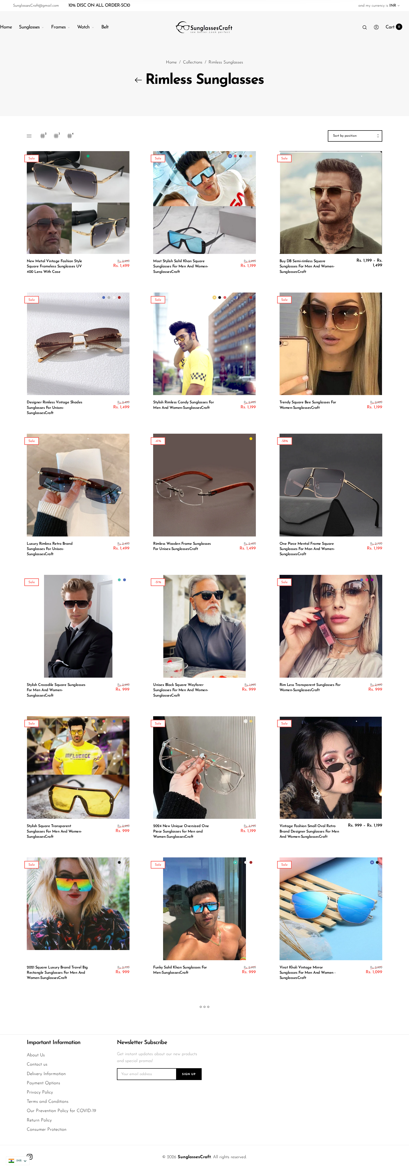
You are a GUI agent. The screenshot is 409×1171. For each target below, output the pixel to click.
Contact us (37, 1064)
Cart (393, 27)
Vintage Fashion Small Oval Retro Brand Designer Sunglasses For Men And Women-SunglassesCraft (309, 831)
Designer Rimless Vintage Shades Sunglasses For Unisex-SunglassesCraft (54, 408)
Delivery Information (46, 1074)
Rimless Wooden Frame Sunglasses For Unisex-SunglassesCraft (182, 546)
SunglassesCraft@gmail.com (36, 6)
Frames (58, 27)
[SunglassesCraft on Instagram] (29, 1157)
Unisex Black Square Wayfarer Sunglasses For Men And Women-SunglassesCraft (180, 690)
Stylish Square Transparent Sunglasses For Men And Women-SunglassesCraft (54, 831)
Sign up (189, 1074)
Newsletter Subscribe (142, 1042)
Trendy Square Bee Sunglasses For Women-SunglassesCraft (308, 405)
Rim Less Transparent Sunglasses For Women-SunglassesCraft (310, 687)
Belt (104, 27)
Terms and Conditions (47, 1101)
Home (6, 27)
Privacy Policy (40, 1092)
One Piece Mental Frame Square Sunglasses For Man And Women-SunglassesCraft (307, 549)
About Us (36, 1055)
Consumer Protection (47, 1129)
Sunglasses (29, 27)
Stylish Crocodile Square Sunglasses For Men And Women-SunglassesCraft (56, 690)
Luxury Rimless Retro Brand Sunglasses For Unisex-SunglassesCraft (49, 549)
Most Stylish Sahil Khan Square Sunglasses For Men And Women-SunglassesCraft (180, 266)
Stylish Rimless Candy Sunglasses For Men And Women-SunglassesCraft (183, 405)
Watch (83, 27)
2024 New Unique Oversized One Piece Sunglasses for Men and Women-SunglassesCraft (181, 831)
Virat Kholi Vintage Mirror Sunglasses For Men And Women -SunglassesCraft (308, 973)
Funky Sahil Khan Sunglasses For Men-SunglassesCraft (180, 970)
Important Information (53, 1042)
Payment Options (43, 1083)
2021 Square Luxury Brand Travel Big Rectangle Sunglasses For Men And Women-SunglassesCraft (57, 973)
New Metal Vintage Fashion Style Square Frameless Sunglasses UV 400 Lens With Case (54, 266)
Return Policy (39, 1120)
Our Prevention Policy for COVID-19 (61, 1111)
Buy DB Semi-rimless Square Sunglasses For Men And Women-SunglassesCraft (307, 266)
